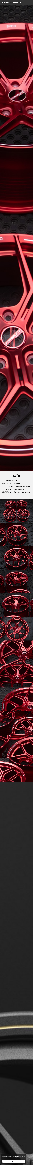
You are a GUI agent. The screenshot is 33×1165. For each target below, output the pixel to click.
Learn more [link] (19, 1158)
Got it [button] (13, 1161)
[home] (11, 2)
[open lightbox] (16, 511)
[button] (30, 2)
